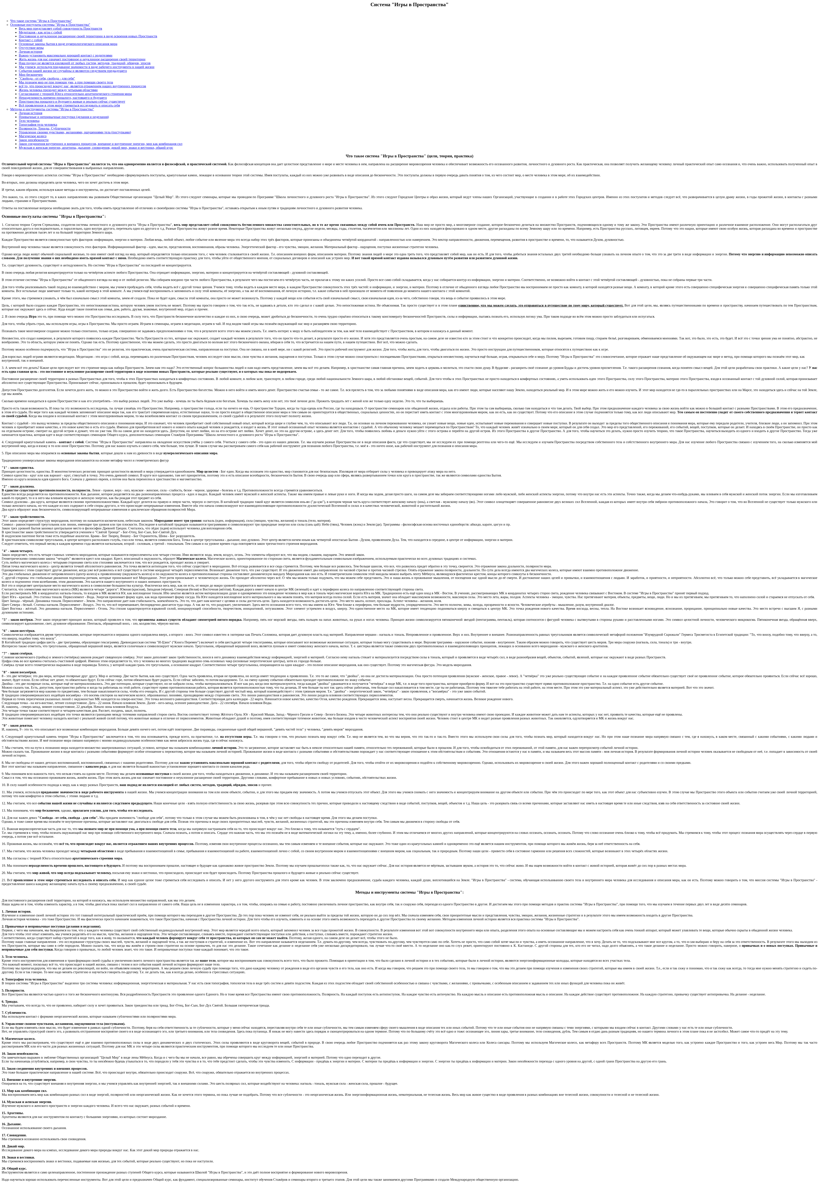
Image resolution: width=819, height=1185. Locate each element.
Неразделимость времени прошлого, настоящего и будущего (63, 97)
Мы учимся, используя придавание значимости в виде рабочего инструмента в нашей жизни (86, 67)
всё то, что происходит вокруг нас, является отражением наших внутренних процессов (82, 86)
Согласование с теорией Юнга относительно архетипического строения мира (75, 94)
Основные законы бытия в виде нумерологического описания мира (68, 44)
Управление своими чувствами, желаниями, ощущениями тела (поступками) (75, 132)
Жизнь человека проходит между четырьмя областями (58, 90)
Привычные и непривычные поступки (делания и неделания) (64, 117)
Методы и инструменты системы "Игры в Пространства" (52, 109)
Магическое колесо (32, 136)
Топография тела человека (38, 124)
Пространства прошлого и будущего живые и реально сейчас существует (72, 101)
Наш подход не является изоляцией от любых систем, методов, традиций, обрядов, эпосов (85, 63)
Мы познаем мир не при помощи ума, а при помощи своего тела (66, 82)
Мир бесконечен (31, 74)
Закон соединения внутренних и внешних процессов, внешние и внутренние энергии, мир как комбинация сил (100, 144)
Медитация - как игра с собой (40, 32)
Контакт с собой (30, 40)
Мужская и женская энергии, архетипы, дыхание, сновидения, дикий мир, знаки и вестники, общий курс (96, 147)
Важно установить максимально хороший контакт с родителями (65, 55)
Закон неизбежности (34, 140)
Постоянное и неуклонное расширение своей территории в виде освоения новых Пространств (88, 36)
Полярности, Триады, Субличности (45, 128)
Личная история (30, 51)
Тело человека (29, 121)
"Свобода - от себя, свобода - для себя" (47, 78)
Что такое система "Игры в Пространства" (41, 21)
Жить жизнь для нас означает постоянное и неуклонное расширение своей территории (82, 59)
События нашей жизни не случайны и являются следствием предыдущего (73, 71)
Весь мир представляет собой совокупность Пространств (60, 28)
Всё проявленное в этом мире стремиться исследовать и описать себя (69, 105)
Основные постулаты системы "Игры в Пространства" (50, 24)
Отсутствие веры (31, 48)
